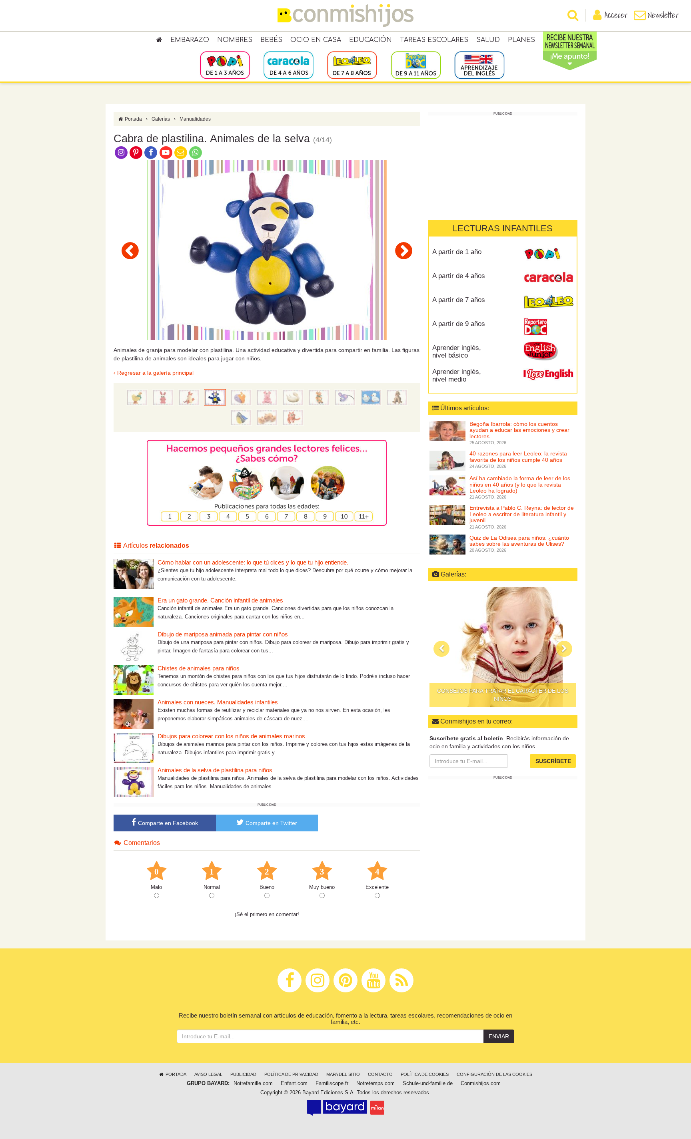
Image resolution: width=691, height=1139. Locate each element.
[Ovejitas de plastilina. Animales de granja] (267, 417)
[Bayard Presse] (337, 1107)
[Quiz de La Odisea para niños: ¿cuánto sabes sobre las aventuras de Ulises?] (447, 544)
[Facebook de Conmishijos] (151, 152)
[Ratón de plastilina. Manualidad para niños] (345, 397)
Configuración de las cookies (494, 1074)
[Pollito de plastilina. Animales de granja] (371, 397)
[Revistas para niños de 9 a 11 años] (415, 65)
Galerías (161, 119)
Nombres (234, 40)
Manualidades (195, 119)
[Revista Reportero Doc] (548, 327)
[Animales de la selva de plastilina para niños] (134, 782)
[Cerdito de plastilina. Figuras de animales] (267, 397)
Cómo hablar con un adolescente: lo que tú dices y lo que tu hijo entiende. (253, 562)
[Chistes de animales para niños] (134, 680)
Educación (370, 40)
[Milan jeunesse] (377, 1107)
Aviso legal (208, 1074)
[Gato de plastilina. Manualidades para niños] (293, 417)
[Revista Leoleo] (548, 303)
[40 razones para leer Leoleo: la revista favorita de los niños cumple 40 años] (447, 460)
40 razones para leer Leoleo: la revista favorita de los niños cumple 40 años (518, 456)
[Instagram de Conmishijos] (121, 152)
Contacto (380, 1074)
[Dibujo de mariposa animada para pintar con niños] (134, 646)
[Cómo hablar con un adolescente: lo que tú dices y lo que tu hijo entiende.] (134, 574)
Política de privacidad (291, 1074)
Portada (133, 119)
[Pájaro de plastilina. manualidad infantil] (241, 417)
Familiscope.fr (332, 1083)
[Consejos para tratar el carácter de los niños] (502, 647)
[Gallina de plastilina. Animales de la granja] (130, 250)
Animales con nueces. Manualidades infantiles (218, 702)
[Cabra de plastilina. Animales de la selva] (215, 397)
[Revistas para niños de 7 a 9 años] (352, 65)
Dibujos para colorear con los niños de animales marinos (231, 736)
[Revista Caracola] (548, 279)
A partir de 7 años (458, 300)
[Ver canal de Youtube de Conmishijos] (165, 152)
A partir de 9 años (458, 324)
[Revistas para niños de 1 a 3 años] (225, 65)
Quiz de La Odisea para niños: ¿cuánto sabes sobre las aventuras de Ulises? (519, 540)
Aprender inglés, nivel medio (456, 375)
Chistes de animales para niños (199, 668)
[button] (441, 649)
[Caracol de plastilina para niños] (403, 250)
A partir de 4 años (458, 276)
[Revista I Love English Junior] (548, 351)
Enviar (499, 1036)
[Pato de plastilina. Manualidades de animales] (137, 397)
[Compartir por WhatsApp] (195, 152)
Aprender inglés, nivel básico (456, 351)
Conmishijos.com (481, 1083)
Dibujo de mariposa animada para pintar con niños (223, 634)
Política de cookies (425, 1074)
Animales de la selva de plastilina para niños (215, 770)
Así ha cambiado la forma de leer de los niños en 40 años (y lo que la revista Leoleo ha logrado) (519, 484)
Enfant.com (294, 1083)
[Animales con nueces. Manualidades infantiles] (134, 714)
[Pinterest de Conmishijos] (135, 152)
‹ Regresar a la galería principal (154, 373)
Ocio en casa (315, 40)
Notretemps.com (375, 1083)
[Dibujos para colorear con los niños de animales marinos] (134, 748)
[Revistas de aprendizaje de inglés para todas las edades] (479, 65)
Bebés (271, 40)
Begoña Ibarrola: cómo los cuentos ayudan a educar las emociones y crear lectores (519, 430)
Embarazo (189, 40)
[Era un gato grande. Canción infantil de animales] (134, 612)
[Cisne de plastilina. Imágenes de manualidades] (293, 397)
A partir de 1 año (456, 252)
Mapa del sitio (343, 1074)
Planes (521, 40)
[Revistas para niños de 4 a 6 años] (288, 65)
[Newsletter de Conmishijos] (180, 152)
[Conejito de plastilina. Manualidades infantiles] (163, 397)
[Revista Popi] (548, 255)
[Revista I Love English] (548, 375)
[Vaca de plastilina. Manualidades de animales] (319, 397)
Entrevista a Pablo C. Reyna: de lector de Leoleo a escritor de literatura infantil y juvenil (521, 514)
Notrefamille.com (253, 1083)
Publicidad (243, 1074)
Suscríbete (553, 760)
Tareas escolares (434, 40)
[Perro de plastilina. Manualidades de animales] (397, 397)
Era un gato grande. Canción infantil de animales (220, 600)
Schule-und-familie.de (428, 1083)
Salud (488, 40)
